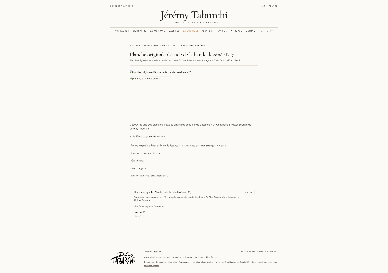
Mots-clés (172, 262)
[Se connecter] (266, 31)
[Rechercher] (261, 31)
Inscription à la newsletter (202, 262)
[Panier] (271, 31)
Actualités (122, 31)
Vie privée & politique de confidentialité (232, 262)
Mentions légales (151, 266)
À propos (236, 31)
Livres (221, 31)
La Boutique (191, 31)
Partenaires (184, 262)
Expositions (157, 31)
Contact (251, 31)
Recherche (149, 262)
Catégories (161, 262)
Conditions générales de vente (264, 262)
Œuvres (207, 31)
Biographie (139, 31)
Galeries (174, 31)
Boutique (135, 45)
